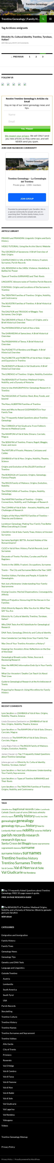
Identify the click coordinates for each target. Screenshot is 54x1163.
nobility (28, 830)
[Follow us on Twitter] (9, 85)
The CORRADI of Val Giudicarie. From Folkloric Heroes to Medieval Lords (24, 427)
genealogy (25, 820)
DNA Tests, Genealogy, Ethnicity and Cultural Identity (26, 632)
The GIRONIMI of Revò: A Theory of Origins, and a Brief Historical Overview (25, 321)
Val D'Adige (8, 1065)
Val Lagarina (8, 1109)
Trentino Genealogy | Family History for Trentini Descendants (21, 19)
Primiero (7, 1055)
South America (10, 989)
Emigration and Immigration (15, 935)
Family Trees (7, 946)
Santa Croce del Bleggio (17, 843)
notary (47, 830)
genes (23, 826)
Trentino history (27, 858)
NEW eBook (7, 917)
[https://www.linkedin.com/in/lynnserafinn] (15, 85)
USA (5, 1000)
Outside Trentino (9, 973)
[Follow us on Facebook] (4, 85)
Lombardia (6, 831)
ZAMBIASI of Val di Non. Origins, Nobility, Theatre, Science (25, 714)
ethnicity (41, 812)
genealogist (9, 821)
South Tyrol (8, 995)
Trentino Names (9, 1027)
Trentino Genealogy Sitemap (15, 1137)
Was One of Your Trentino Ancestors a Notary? (23, 643)
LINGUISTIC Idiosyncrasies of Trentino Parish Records (27, 281)
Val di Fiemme (9, 1082)
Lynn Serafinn (8, 713)
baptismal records (23, 809)
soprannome (43, 843)
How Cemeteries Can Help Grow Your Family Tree (25, 638)
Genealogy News (9, 951)
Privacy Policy (8, 1147)
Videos (5, 1125)
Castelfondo (45, 809)
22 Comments (23, 43)
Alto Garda (8, 1044)
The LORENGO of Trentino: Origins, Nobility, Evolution (27, 374)
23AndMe (5, 809)
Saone (34, 844)
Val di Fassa (8, 1076)
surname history (12, 853)
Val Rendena (29, 872)
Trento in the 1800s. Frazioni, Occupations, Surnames (26, 564)
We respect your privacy (17, 135)
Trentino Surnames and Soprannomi (18, 1033)
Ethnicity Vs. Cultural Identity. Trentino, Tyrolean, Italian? (23, 763)
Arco (10, 809)
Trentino (8, 858)
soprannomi (7, 848)
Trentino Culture (9, 1016)
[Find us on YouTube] (26, 85)
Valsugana (7, 1120)
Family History (8, 940)
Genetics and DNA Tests (13, 962)
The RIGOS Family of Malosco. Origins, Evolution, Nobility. (25, 747)
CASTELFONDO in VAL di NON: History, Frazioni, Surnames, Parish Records (25, 261)
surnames (32, 852)
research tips (11, 840)
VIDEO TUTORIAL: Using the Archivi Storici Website (26, 246)
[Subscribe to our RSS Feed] (20, 85)
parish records (14, 834)
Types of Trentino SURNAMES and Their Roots (23, 276)
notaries (38, 830)
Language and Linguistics (13, 968)
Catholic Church (8, 812)
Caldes (37, 809)
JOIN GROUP (27, 199)
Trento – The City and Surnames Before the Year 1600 (26, 570)
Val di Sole (37, 868)
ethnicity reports (8, 817)
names (19, 831)
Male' (13, 831)
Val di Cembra (8, 868)
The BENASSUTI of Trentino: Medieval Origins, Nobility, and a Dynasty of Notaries (23, 381)
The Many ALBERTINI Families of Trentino (21, 404)
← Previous (17, 56)
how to (40, 826)
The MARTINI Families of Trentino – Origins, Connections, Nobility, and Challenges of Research (25, 500)
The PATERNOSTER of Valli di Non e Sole (20, 328)
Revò (23, 839)
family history (24, 816)
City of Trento (9, 1049)
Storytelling (7, 1011)
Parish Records (9, 1006)
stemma (17, 848)
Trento (36, 862)
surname (27, 847)
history (31, 825)
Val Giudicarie (12, 872)
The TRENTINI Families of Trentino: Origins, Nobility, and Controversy (26, 788)
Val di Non (22, 867)
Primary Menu (50, 19)
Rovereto (7, 1060)
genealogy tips (11, 825)
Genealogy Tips (9, 957)
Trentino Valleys (9, 1038)
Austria (6, 978)
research (32, 835)
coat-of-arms (22, 812)
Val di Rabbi (8, 1093)
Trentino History (9, 1022)
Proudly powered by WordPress (27, 1159)
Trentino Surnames (16, 863)
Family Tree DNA (41, 817)
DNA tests (32, 812)
